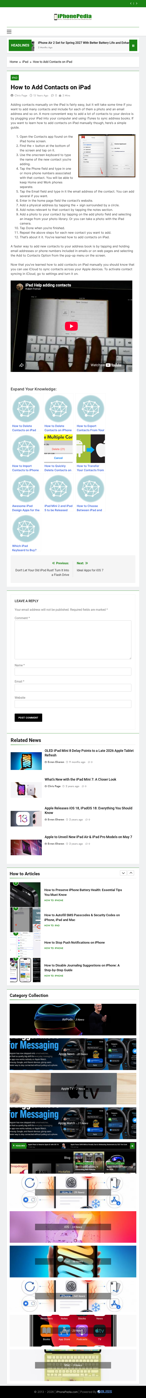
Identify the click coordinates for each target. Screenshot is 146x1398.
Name (20, 665)
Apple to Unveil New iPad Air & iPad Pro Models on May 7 (88, 837)
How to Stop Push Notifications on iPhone (74, 917)
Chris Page (21, 95)
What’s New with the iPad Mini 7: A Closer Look (80, 779)
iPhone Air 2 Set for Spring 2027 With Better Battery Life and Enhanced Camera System (76, 43)
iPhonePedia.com (67, 1391)
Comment (22, 618)
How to (49, 900)
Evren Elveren (56, 762)
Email (19, 681)
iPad (14, 78)
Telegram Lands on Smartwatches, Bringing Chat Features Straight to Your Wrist (68, 3)
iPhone (59, 923)
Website (20, 697)
